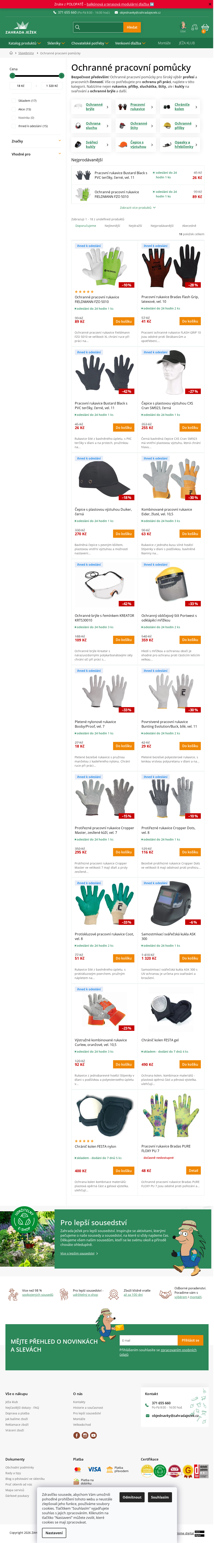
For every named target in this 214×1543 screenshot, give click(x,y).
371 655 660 (159, 1403)
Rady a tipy (11, 1473)
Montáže (163, 43)
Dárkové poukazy (16, 1496)
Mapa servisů (13, 1490)
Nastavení (52, 1533)
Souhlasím (158, 1497)
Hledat (130, 27)
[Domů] (11, 53)
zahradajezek (83, 1437)
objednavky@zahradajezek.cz (173, 1415)
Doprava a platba (16, 1413)
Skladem (25, 101)
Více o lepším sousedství (76, 1253)
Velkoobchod (80, 1425)
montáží (194, 1297)
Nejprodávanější (160, 226)
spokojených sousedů (36, 1294)
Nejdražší (134, 226)
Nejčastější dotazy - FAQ (21, 1408)
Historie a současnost (86, 1408)
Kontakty (77, 1402)
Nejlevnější (111, 226)
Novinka (24, 118)
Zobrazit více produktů (134, 208)
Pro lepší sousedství (85, 1413)
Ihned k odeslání (31, 126)
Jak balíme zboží (15, 1419)
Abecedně (188, 226)
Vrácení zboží (13, 1430)
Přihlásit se (189, 1340)
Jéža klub (10, 1402)
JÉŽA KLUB (185, 43)
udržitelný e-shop (84, 1294)
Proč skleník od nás (17, 1484)
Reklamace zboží (15, 1425)
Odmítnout (130, 1497)
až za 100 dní (131, 1294)
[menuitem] (23, 43)
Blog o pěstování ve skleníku (23, 1479)
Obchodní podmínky (18, 1467)
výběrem (179, 1297)
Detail (192, 1170)
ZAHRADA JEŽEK (75, 1437)
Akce (23, 109)
